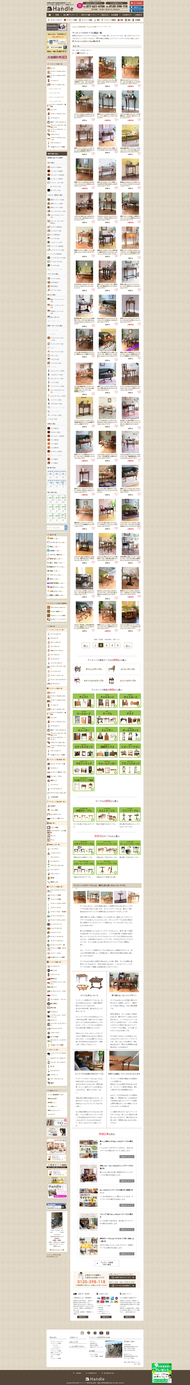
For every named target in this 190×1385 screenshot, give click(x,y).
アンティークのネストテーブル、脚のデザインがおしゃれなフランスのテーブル (107, 81)
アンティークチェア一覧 (56, 629)
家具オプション (54, 1090)
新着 (57, 15)
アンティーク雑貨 (87, 20)
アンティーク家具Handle (79, 26)
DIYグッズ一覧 (53, 1049)
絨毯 (129, 20)
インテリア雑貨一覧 (55, 962)
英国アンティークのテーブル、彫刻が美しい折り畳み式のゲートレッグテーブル (107, 286)
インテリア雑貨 (55, 1354)
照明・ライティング (56, 1353)
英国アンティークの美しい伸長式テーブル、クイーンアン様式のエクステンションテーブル (130, 218)
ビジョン (92, 1341)
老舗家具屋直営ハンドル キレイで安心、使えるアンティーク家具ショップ (61, 7)
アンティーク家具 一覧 (56, 64)
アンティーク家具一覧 (55, 688)
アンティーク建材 (56, 1358)
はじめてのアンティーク (90, 15)
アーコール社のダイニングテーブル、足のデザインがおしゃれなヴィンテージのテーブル (107, 422)
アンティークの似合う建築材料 (58, 603)
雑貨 (122, 20)
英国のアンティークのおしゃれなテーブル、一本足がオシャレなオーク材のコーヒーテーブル (130, 592)
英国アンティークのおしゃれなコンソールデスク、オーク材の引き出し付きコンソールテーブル (130, 252)
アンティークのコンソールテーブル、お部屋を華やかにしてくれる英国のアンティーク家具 (84, 422)
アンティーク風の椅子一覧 (57, 801)
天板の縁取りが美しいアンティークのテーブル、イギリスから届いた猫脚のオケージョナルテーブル (130, 558)
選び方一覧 (53, 534)
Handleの (56, 611)
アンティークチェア (56, 20)
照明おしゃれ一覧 (54, 844)
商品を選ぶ (53, 1337)
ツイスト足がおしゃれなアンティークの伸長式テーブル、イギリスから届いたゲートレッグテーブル (84, 81)
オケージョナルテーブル (56, 97)
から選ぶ (54, 538)
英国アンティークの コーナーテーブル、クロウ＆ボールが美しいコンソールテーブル (130, 320)
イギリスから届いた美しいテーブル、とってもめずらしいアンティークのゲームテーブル (107, 524)
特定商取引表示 (92, 1373)
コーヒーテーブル (54, 93)
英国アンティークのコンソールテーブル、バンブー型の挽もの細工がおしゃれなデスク (84, 149)
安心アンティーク (70, 15)
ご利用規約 (78, 1373)
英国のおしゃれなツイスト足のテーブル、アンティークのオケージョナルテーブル (130, 183)
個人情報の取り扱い (109, 1373)
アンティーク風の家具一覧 (57, 759)
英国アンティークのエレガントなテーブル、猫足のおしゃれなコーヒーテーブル (130, 490)
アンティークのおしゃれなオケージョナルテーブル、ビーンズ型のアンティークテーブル (130, 388)
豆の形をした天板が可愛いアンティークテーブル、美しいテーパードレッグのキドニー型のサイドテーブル (130, 422)
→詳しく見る (137, 1364)
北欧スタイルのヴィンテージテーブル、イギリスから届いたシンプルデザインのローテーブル (130, 81)
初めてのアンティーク (96, 1347)
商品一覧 (52, 626)
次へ (87, 53)
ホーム (50, 15)
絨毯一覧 (51, 823)
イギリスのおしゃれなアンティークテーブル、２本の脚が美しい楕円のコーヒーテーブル (107, 456)
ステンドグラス (55, 1349)
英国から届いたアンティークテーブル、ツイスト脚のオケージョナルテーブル (130, 286)
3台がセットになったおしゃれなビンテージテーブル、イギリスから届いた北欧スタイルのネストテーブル (107, 592)
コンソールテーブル (55, 101)
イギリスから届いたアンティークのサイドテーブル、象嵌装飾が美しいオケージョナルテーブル (130, 456)
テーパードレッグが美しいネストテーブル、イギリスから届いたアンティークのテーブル (84, 592)
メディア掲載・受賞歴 (96, 1356)
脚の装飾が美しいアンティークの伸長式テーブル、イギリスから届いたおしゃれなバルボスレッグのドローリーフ (84, 320)
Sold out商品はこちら (52, 1256)
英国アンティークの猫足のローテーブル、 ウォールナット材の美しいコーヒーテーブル (84, 456)
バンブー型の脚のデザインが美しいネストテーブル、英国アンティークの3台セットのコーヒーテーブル (107, 354)
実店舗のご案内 (129, 1341)
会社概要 (114, 15)
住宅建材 (137, 20)
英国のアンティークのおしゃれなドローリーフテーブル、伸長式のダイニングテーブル (107, 626)
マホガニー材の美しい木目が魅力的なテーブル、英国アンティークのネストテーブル (84, 626)
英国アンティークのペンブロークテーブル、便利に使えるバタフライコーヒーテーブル (107, 388)
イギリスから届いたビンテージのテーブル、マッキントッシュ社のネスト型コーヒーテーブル (130, 626)
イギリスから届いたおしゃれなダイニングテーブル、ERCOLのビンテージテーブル (84, 218)
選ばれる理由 (94, 1345)
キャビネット (57, 1347)
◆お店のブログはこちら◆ (57, 1249)
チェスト (55, 1345)
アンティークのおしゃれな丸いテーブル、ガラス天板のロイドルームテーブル (84, 115)
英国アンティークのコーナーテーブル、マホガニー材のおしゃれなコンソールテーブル (84, 490)
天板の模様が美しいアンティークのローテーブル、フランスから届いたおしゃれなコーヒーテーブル (130, 149)
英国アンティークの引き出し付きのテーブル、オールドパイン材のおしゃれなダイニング (84, 183)
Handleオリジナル (58, 619)
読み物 (104, 15)
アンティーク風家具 (110, 20)
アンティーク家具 (72, 20)
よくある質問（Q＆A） (77, 1346)
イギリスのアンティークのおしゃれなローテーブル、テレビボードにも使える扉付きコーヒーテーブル (130, 524)
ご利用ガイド (127, 15)
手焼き (57, 607)
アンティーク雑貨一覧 (55, 886)
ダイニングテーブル (55, 89)
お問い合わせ (138, 15)
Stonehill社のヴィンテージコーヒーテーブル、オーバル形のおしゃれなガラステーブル (107, 320)
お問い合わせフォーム (133, 1362)
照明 (98, 20)
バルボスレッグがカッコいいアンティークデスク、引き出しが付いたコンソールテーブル (107, 218)
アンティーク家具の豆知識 (54, 1254)
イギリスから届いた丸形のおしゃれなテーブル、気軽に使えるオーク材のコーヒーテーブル (84, 558)
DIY (52, 1356)
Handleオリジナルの (57, 615)
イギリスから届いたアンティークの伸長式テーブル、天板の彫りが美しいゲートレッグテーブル (107, 558)
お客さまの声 (73, 1342)
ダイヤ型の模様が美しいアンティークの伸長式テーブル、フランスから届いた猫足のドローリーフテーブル (84, 388)
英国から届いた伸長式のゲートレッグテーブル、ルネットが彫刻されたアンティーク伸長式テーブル (130, 354)
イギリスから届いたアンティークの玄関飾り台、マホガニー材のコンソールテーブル (130, 115)
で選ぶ (56, 554)
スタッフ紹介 (94, 1354)
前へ (73, 53)
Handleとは (93, 1343)
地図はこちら (56, 1246)
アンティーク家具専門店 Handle (99, 1337)
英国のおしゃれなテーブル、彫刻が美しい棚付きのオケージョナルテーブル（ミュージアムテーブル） (107, 252)
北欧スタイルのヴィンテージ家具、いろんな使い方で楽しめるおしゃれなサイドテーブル (107, 183)
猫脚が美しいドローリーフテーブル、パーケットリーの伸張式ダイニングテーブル (84, 524)
